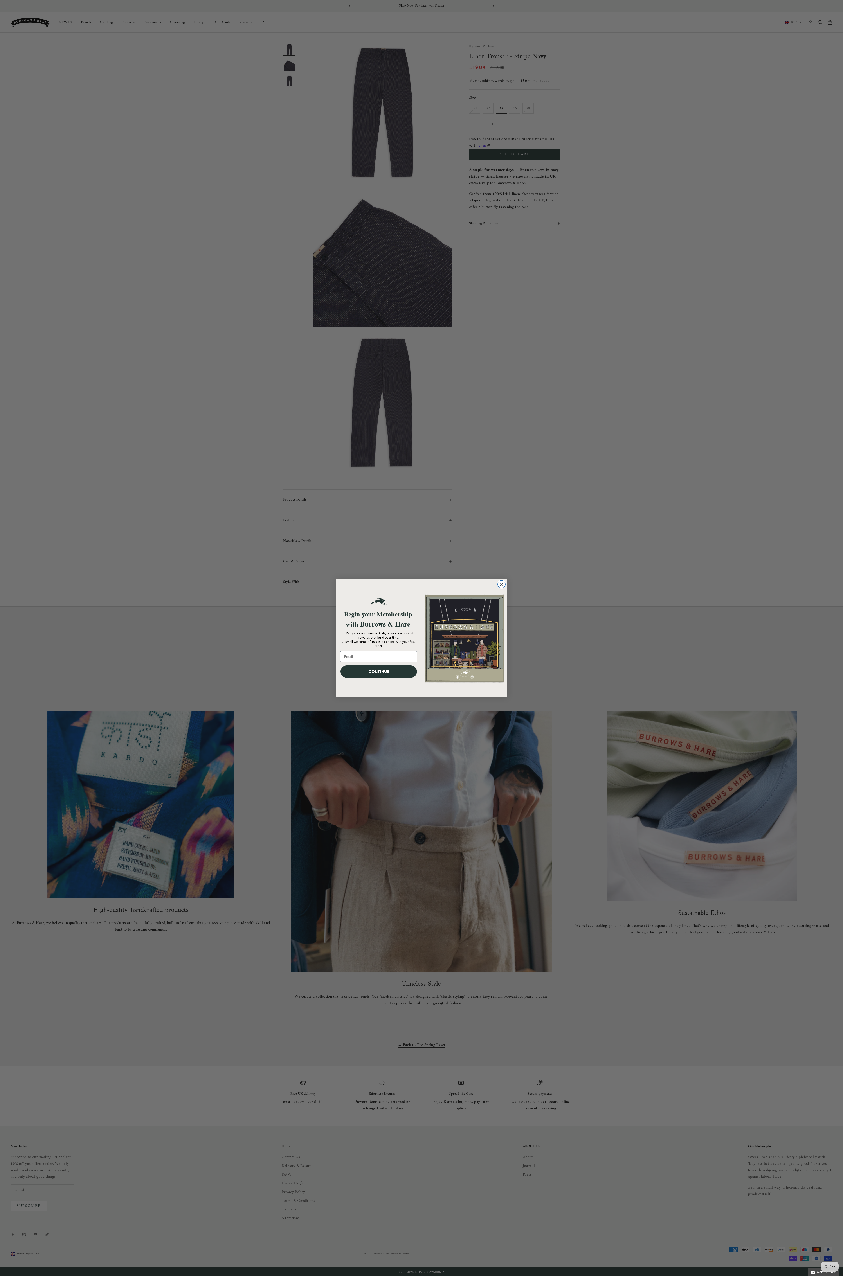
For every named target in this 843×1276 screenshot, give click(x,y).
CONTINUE (378, 671)
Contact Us (825, 1272)
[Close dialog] (501, 584)
